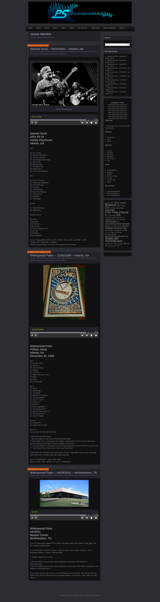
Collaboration (62, 51)
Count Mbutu (70, 51)
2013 (121, 108)
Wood (108, 182)
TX (128, 244)
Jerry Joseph (120, 219)
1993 (117, 116)
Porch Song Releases (113, 195)
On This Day (82, 28)
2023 (37, 51)
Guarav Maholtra (88, 51)
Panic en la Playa (112, 176)
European (110, 172)
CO (107, 208)
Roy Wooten (92, 475)
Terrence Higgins (60, 260)
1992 (121, 116)
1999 (37, 258)
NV (123, 230)
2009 (117, 110)
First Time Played (116, 212)
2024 (117, 104)
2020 (113, 106)
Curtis (36, 45)
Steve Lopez (118, 244)
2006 (109, 112)
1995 (109, 116)
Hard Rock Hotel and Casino (113, 217)
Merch (122, 28)
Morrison (125, 226)
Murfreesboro (74, 475)
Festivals (109, 151)
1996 (125, 114)
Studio (109, 141)
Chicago (122, 205)
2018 (121, 106)
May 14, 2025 (44, 45)
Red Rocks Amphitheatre (114, 236)
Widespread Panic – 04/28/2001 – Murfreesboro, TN (63, 472)
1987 (121, 118)
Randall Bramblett (110, 234)
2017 (125, 106)
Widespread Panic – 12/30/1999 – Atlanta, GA (59, 255)
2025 (113, 104)
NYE (108, 160)
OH (109, 232)
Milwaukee (110, 157)
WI (118, 246)
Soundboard (113, 241)
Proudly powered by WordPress (69, 595)
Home (30, 28)
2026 (109, 104)
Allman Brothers (111, 170)
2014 (117, 108)
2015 (113, 108)
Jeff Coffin (67, 475)
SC (126, 236)
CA (118, 205)
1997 (121, 114)
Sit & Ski (109, 178)
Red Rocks (110, 155)
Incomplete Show (110, 219)
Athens (117, 203)
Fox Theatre (112, 215)
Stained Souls (46, 54)
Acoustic (107, 203)
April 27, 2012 (44, 469)
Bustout (110, 205)
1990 (109, 118)
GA (34, 260)
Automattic (96, 595)
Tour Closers (111, 159)
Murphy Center (83, 475)
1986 (125, 118)
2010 (113, 110)
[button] (64, 84)
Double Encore (85, 258)
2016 (109, 108)
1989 (113, 118)
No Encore (117, 230)
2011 (109, 110)
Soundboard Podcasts (113, 191)
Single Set (112, 238)
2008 (121, 110)
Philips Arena (51, 260)
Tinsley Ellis (54, 54)
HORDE (109, 174)
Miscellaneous (110, 28)
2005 (113, 112)
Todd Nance (62, 54)
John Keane (111, 221)
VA (106, 246)
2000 (109, 114)
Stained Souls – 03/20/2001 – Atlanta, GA (57, 48)
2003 (117, 112)
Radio (109, 139)
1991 (125, 116)
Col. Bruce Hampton (51, 51)
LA (118, 222)
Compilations (111, 137)
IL (123, 217)
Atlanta (47, 258)
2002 (121, 112)
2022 (125, 104)
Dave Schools (79, 51)
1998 (117, 114)
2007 (125, 110)
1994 (113, 116)
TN (97, 475)
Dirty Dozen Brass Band (74, 258)
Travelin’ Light (111, 180)
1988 (117, 118)
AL (112, 203)
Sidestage (95, 28)
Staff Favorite (109, 243)
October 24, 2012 (45, 252)
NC (125, 228)
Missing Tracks (116, 226)
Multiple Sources (114, 228)
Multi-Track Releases (113, 193)
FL (106, 215)
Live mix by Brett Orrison (117, 224)
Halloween (110, 153)
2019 (117, 106)
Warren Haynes (112, 246)
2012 (125, 108)
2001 (37, 475)
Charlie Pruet (54, 258)
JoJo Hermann (37, 54)
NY (126, 230)
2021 (109, 106)
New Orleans (109, 230)
